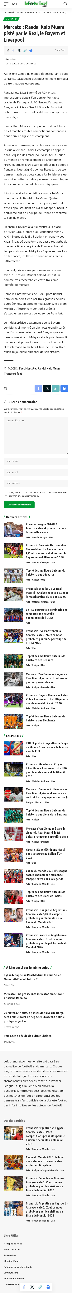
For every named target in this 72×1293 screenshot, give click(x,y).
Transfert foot (13, 373)
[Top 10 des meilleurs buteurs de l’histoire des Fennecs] (13, 661)
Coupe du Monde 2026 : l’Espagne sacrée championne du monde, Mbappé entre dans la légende (46, 874)
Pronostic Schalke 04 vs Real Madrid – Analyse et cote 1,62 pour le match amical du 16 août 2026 (47, 592)
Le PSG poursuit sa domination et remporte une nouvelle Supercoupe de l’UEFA (46, 613)
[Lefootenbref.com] (36, 4)
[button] (7, 4)
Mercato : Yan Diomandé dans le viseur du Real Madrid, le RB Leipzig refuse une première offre (47, 832)
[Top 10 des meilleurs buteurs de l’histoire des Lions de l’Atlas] (13, 897)
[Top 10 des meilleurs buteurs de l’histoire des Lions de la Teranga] (13, 815)
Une (51, 537)
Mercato (11, 19)
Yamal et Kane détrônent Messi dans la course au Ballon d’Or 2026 (45, 853)
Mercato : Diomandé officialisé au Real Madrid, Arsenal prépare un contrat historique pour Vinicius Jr (47, 793)
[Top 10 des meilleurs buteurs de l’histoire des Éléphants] (13, 721)
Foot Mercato (27, 368)
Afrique (35, 579)
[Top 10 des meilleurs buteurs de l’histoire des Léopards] (13, 576)
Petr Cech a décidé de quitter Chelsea (27, 1035)
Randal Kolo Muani (48, 368)
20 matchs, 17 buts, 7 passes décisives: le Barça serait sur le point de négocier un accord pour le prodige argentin (34, 1017)
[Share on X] (19, 50)
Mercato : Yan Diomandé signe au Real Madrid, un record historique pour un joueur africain (47, 678)
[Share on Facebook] (13, 50)
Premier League (39, 537)
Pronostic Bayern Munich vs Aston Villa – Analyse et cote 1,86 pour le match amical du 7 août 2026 (47, 699)
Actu (28, 537)
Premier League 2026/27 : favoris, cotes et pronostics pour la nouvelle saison (46, 528)
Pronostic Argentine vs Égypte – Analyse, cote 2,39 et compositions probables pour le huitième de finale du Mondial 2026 (45, 1136)
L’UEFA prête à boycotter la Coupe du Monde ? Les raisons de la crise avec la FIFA (47, 747)
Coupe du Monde (40, 884)
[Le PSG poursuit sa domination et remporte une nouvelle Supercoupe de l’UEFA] (13, 615)
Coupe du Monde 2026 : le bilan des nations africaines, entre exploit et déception (45, 1161)
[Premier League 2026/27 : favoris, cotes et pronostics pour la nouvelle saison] (13, 529)
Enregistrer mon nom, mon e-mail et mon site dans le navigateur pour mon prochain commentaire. (38, 494)
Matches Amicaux (40, 601)
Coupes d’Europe (40, 562)
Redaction (11, 59)
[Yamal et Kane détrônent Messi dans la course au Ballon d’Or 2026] (13, 855)
